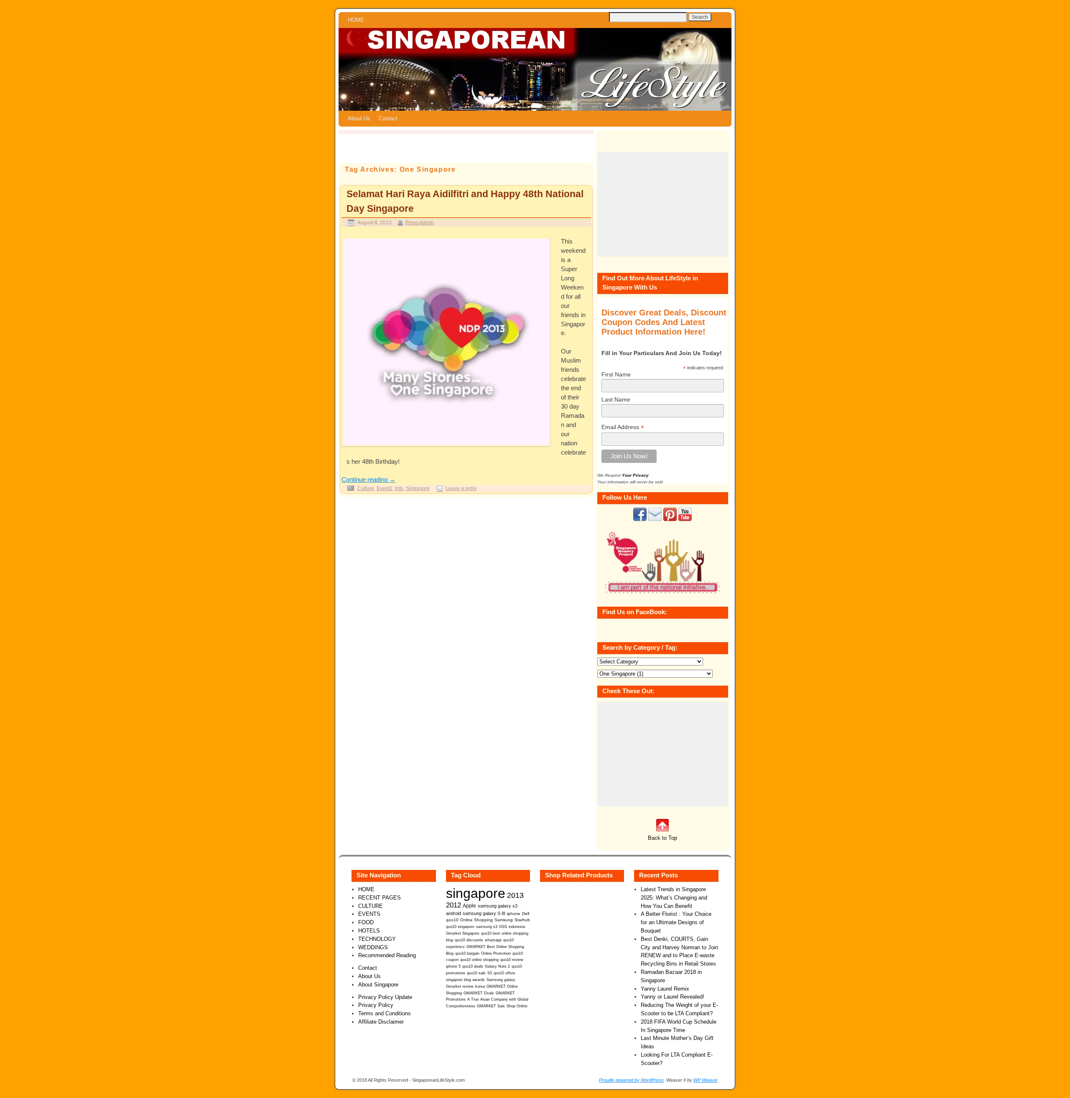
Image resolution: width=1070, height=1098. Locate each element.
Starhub (522, 920)
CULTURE (370, 906)
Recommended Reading (387, 955)
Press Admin (419, 222)
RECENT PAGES (379, 898)
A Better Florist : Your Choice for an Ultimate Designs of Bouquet (676, 922)
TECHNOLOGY (377, 939)
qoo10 (452, 920)
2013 (515, 895)
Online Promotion (496, 953)
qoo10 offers (504, 973)
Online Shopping (476, 920)
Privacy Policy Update (385, 997)
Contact (388, 118)
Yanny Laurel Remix (665, 989)
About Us (359, 118)
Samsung (503, 920)
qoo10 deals (472, 966)
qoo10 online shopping (479, 960)
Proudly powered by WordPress (631, 1080)
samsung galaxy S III (484, 913)
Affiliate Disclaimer (381, 1022)
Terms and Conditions (384, 1013)
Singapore (418, 488)
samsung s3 (486, 926)
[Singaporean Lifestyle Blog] (535, 69)
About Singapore (378, 984)
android (453, 913)
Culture (365, 488)
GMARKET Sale (491, 1006)
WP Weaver (705, 1080)
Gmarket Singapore (462, 933)
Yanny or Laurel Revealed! (672, 997)
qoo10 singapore (460, 926)
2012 (453, 905)
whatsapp (493, 940)
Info (399, 488)
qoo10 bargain (467, 953)
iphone (513, 913)
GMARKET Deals (479, 993)
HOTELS (369, 931)
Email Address (622, 427)
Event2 (384, 488)
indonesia (517, 926)
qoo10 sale (476, 973)
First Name (616, 374)
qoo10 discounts (469, 940)
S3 (489, 973)
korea (480, 986)
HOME (356, 20)
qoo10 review (511, 960)
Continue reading (368, 479)
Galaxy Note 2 (497, 966)
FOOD (366, 922)
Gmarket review (460, 986)
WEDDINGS (373, 947)
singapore (475, 893)
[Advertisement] (662, 204)
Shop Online (517, 1006)
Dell (525, 913)
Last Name (615, 399)
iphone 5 (453, 966)
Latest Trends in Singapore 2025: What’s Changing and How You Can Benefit (674, 897)
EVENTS (369, 914)
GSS (503, 926)
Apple (469, 905)
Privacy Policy (375, 1005)
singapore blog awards (465, 980)
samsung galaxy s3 (497, 905)
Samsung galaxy (501, 980)
